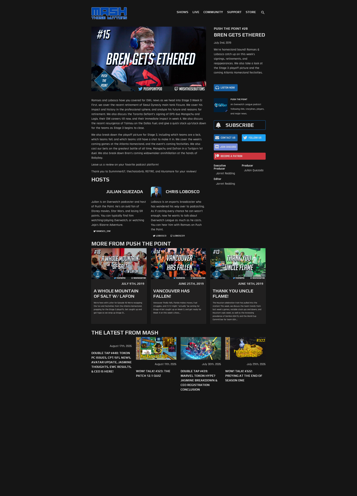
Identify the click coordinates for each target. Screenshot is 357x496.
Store (251, 12)
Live (195, 12)
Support (234, 12)
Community (213, 12)
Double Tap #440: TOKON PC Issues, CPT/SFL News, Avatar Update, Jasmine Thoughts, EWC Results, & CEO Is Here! (111, 362)
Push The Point (239, 99)
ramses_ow (103, 231)
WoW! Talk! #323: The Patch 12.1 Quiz (153, 373)
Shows (182, 12)
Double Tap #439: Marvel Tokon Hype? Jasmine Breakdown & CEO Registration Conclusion (199, 380)
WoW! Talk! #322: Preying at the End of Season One (243, 375)
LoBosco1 (179, 235)
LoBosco (161, 235)
